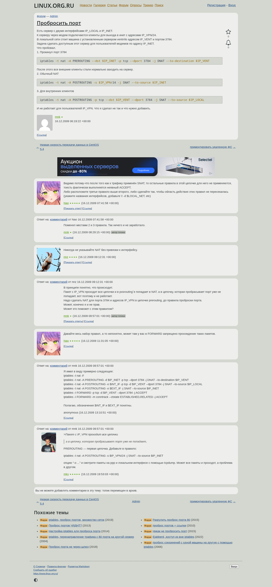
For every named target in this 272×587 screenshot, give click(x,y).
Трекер (148, 5)
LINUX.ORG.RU (54, 5)
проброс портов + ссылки (169, 525)
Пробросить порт (59, 22)
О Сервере (39, 566)
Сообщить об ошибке (45, 570)
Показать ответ (72, 208)
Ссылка (41, 135)
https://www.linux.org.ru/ (45, 573)
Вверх (234, 566)
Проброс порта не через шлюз (69, 546)
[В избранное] (228, 32)
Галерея (100, 5)
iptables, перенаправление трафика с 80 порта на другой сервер (91, 536)
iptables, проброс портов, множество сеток (76, 519)
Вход (232, 5)
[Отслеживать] (228, 42)
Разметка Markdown (79, 566)
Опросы (136, 5)
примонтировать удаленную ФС (211, 147)
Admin (54, 16)
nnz (66, 257)
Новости (86, 5)
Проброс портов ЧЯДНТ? (65, 525)
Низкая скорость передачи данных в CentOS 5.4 (69, 147)
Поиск (159, 5)
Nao (66, 203)
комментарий (58, 219)
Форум (123, 5)
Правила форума (56, 566)
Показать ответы (73, 321)
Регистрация (216, 5)
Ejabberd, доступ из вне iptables (173, 536)
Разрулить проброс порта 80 (171, 519)
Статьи (112, 5)
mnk (57, 117)
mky (66, 474)
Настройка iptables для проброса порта (74, 531)
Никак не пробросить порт (170, 531)
